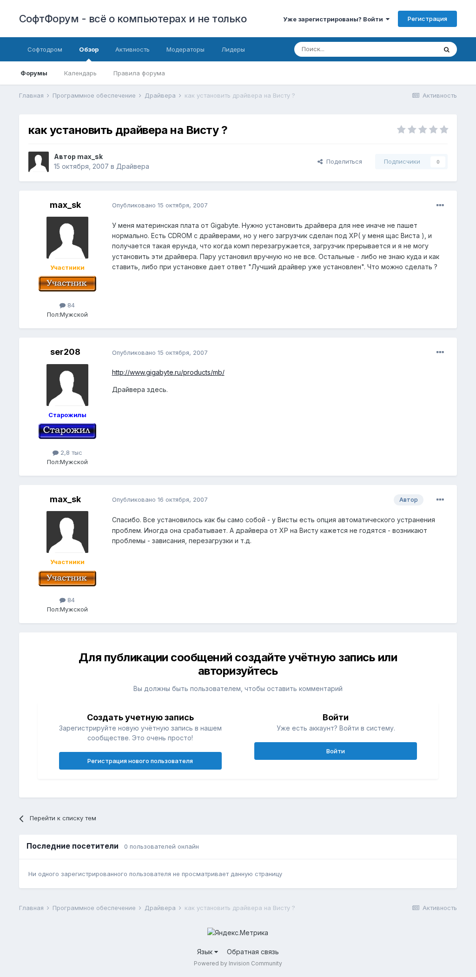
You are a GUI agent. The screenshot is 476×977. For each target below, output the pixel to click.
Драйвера (132, 166)
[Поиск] (446, 49)
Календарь (80, 73)
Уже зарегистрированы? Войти (334, 19)
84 (70, 305)
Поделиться (342, 161)
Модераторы (185, 49)
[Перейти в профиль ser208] (67, 385)
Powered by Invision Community (238, 963)
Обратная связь (253, 952)
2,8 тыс (70, 452)
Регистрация (427, 18)
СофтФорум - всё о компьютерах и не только (133, 19)
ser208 (65, 352)
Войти (335, 751)
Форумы (33, 73)
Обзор (89, 49)
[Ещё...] (440, 205)
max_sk (90, 156)
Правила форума (139, 73)
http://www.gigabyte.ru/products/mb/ (168, 372)
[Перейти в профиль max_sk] (38, 162)
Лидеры (233, 49)
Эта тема (411, 49)
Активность (132, 49)
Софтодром (44, 49)
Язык (205, 952)
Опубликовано (160, 205)
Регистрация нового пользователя (140, 760)
